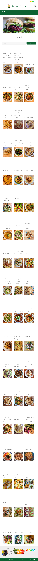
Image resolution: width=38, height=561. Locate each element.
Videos (28, 559)
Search (31, 43)
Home (2, 13)
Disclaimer (34, 559)
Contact (31, 559)
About (20, 559)
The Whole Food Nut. (7, 559)
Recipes (5, 13)
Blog (26, 559)
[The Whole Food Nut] (17, 6)
